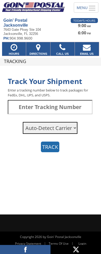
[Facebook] (25, 249)
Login (82, 243)
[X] (76, 249)
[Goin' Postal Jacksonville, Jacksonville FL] (34, 6)
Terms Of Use (59, 243)
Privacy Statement (28, 243)
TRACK (50, 146)
